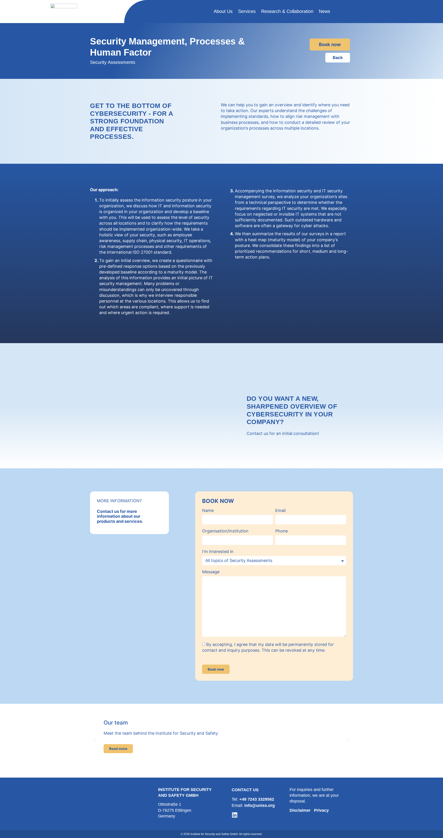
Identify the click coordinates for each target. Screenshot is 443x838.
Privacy (321, 810)
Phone (281, 531)
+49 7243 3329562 (256, 799)
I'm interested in (217, 552)
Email (280, 510)
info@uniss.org (259, 805)
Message (210, 572)
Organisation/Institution (225, 531)
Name (208, 510)
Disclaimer (300, 810)
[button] (94, 739)
